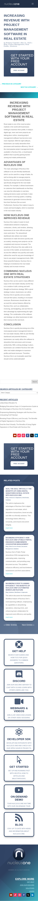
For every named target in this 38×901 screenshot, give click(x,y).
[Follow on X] (32, 435)
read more (9, 528)
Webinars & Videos (19, 710)
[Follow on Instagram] (23, 435)
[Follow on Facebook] (27, 435)
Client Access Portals (15, 546)
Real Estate (25, 497)
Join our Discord (27, 885)
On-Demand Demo (19, 798)
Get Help (19, 651)
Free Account (19, 70)
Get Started (19, 766)
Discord (19, 680)
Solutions (13, 46)
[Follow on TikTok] (19, 435)
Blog (5, 44)
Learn (31, 891)
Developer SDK (19, 739)
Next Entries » (28, 625)
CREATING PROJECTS (8, 403)
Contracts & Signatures (15, 497)
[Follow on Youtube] (15, 435)
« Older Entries (10, 625)
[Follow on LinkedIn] (36, 435)
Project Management (16, 44)
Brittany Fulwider (12, 43)
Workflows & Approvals (21, 592)
